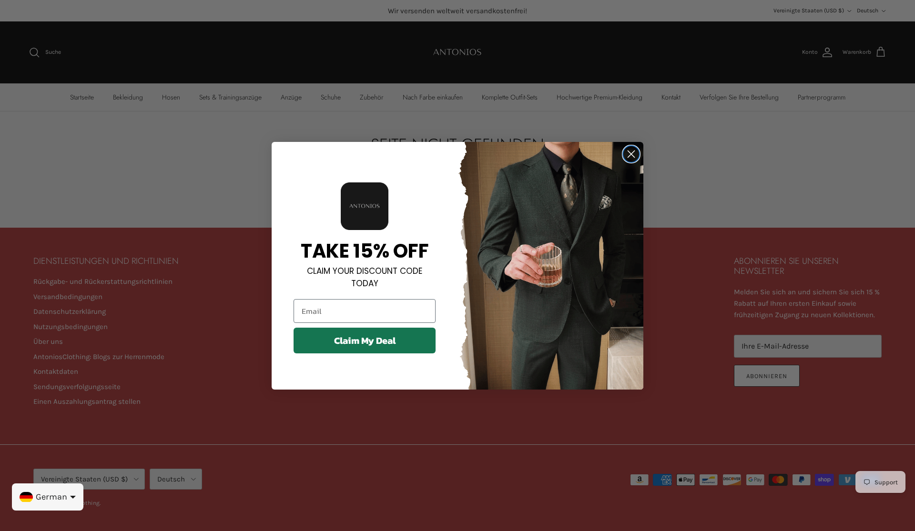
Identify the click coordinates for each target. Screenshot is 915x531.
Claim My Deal (365, 340)
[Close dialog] (631, 154)
